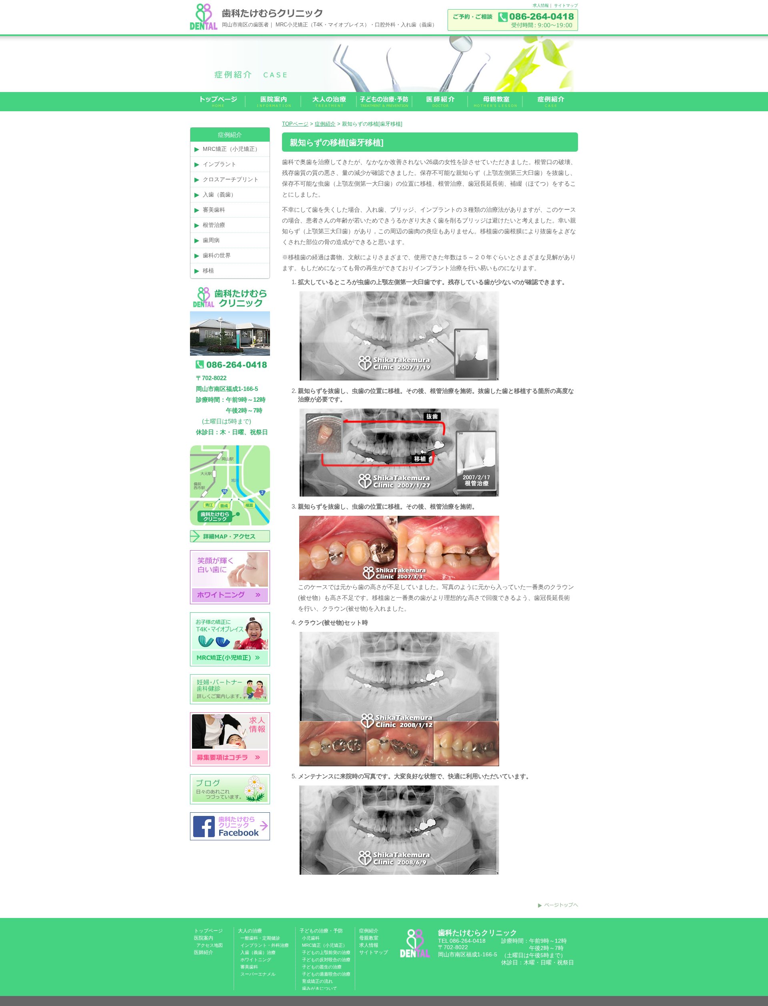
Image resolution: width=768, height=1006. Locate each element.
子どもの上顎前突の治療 (326, 952)
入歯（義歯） (219, 194)
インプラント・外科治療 (264, 945)
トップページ (208, 931)
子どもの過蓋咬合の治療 (326, 974)
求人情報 (541, 5)
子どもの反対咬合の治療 (326, 959)
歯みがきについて (319, 988)
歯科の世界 (217, 255)
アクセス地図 (209, 945)
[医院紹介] (273, 101)
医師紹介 (203, 952)
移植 (208, 270)
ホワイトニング (255, 959)
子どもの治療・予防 (321, 931)
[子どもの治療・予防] (384, 101)
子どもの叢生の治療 (322, 966)
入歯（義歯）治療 (258, 952)
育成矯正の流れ (317, 981)
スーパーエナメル (258, 974)
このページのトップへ (558, 905)
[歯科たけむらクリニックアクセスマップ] (230, 548)
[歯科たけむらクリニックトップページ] (218, 101)
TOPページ (295, 124)
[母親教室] (495, 101)
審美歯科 (214, 209)
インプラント (219, 164)
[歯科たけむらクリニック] (204, 27)
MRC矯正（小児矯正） (231, 149)
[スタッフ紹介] (440, 101)
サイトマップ (566, 5)
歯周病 (211, 240)
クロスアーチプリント (231, 179)
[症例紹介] (550, 101)
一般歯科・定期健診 (260, 938)
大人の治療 (250, 931)
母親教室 (368, 938)
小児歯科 (311, 938)
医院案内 (203, 938)
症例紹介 (325, 124)
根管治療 (214, 225)
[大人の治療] (329, 101)
